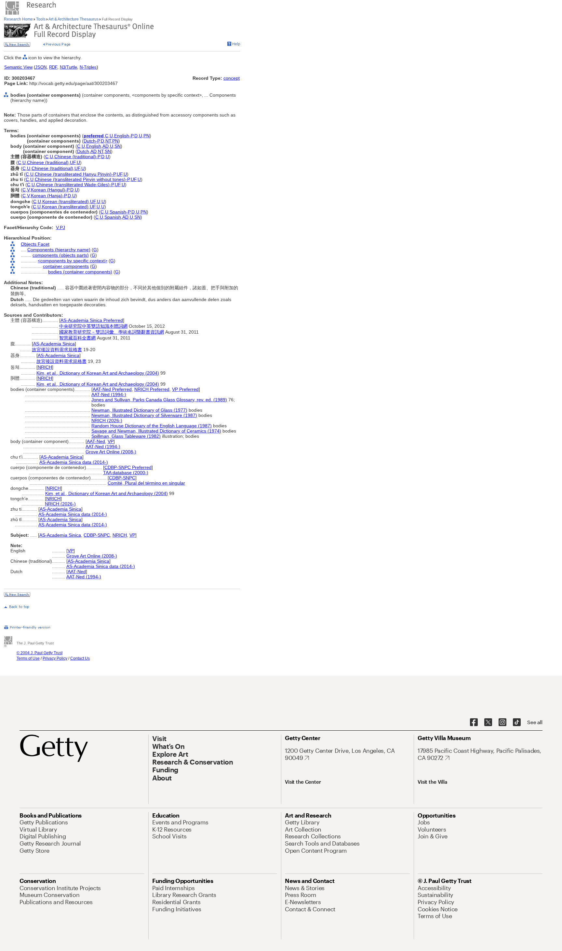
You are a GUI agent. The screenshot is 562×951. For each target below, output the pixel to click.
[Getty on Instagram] (502, 722)
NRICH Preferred (151, 389)
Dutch (83, 151)
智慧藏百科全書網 (77, 337)
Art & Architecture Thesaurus (74, 19)
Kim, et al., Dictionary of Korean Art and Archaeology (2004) (97, 373)
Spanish (112, 217)
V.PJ (60, 227)
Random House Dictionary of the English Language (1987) (151, 425)
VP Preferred (185, 389)
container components (66, 266)
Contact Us (80, 658)
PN (146, 135)
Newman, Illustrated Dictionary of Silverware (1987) (144, 415)
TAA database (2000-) (125, 472)
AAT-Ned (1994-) (108, 394)
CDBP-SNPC (122, 477)
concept (231, 78)
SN (117, 146)
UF (72, 162)
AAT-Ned (96, 441)
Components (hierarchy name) (58, 249)
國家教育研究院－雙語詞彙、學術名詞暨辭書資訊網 (111, 332)
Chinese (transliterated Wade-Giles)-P (75, 184)
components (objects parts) (61, 255)
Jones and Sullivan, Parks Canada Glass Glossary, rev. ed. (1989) (159, 399)
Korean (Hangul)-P (50, 189)
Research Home (19, 19)
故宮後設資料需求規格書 (57, 349)
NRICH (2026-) (106, 420)
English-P (123, 135)
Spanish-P (120, 211)
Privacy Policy (55, 658)
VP (111, 441)
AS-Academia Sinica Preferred (91, 320)
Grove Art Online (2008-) (111, 451)
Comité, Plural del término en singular (146, 483)
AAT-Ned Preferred (112, 389)
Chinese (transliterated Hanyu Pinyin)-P (75, 174)
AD (105, 146)
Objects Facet (35, 244)
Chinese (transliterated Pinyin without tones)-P (82, 179)
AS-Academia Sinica (54, 343)
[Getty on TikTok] (517, 722)
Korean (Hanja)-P (48, 195)
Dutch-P (92, 141)
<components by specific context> (72, 260)
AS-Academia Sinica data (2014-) (73, 462)
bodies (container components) (80, 271)
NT (108, 141)
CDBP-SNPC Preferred (128, 467)
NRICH (45, 367)
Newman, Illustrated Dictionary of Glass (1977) (139, 410)
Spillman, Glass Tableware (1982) (126, 436)
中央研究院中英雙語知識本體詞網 (93, 326)
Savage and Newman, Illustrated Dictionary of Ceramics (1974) (156, 431)
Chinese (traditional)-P (77, 156)
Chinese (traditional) (48, 162)
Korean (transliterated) (65, 201)
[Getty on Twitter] (488, 722)
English (93, 146)
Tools (41, 19)
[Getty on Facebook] (474, 722)
